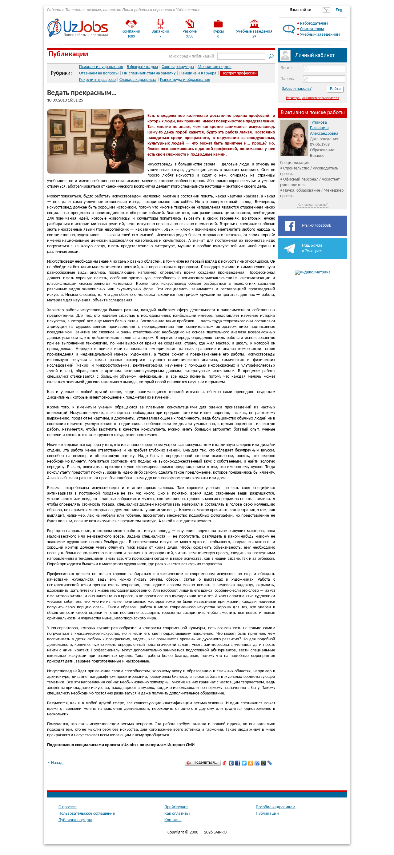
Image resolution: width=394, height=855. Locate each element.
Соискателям (312, 29)
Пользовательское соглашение (86, 813)
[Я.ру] (225, 763)
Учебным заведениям (320, 34)
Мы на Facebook (316, 225)
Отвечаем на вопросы (99, 73)
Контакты (172, 820)
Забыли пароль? (297, 88)
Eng (339, 10)
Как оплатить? (177, 813)
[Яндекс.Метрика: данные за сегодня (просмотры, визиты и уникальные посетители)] (313, 272)
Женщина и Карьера (197, 73)
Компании (131, 31)
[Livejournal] (270, 763)
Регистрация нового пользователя (312, 98)
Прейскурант (176, 807)
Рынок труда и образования (185, 80)
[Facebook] (238, 763)
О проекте (67, 807)
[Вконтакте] (231, 763)
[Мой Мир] (263, 763)
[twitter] (244, 763)
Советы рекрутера (178, 67)
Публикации (68, 54)
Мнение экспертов (214, 67)
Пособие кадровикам (275, 807)
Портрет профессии (239, 73)
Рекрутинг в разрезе (97, 80)
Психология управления (101, 67)
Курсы (218, 31)
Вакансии (160, 31)
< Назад (55, 763)
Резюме (190, 31)
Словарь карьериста (137, 80)
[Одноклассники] (250, 763)
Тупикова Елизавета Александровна (324, 128)
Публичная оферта (75, 820)
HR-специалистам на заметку (148, 73)
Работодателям (314, 23)
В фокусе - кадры (142, 67)
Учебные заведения (254, 31)
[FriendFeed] (257, 763)
